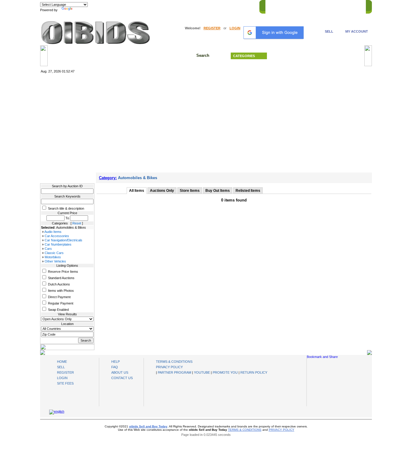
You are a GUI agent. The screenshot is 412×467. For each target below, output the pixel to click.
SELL (329, 31)
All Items (136, 190)
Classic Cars (54, 253)
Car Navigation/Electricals (63, 240)
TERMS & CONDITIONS (174, 361)
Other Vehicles (55, 261)
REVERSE (311, 6)
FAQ (114, 367)
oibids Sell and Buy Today (148, 426)
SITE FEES (65, 383)
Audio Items (53, 232)
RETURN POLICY (253, 372)
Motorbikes (53, 257)
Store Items (190, 190)
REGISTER (212, 28)
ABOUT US (119, 372)
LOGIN (235, 28)
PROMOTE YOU (225, 372)
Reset (76, 223)
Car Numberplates (58, 244)
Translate (81, 10)
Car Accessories (57, 236)
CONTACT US (351, 6)
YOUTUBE (202, 372)
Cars (48, 248)
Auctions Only (162, 190)
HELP (329, 6)
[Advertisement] (206, 121)
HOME (273, 6)
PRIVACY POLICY (169, 367)
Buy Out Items (217, 190)
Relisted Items (248, 190)
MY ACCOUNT (356, 31)
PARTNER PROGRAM (174, 372)
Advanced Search (317, 56)
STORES (291, 6)
